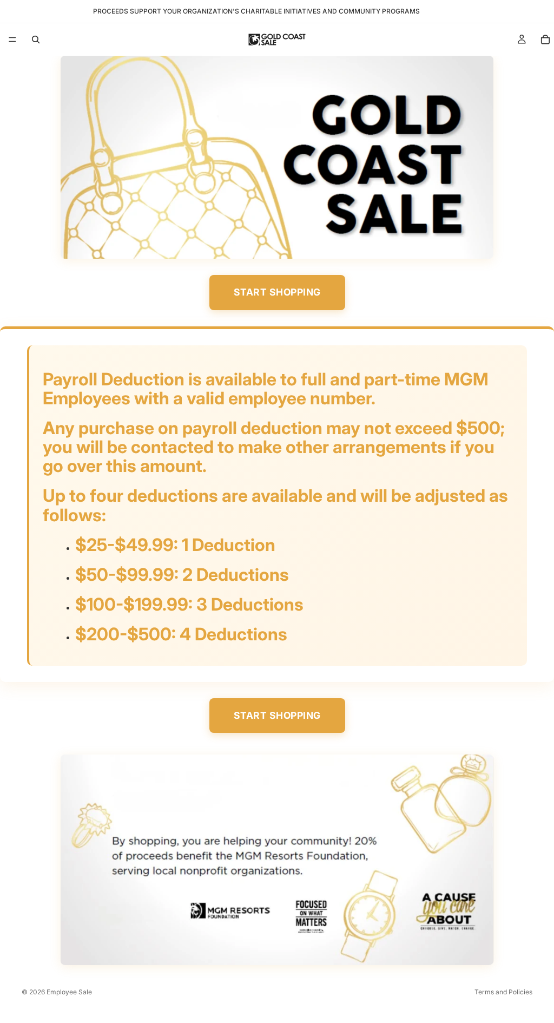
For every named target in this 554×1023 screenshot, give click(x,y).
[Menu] (12, 39)
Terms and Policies (503, 992)
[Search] (36, 39)
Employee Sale (69, 992)
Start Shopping (277, 292)
